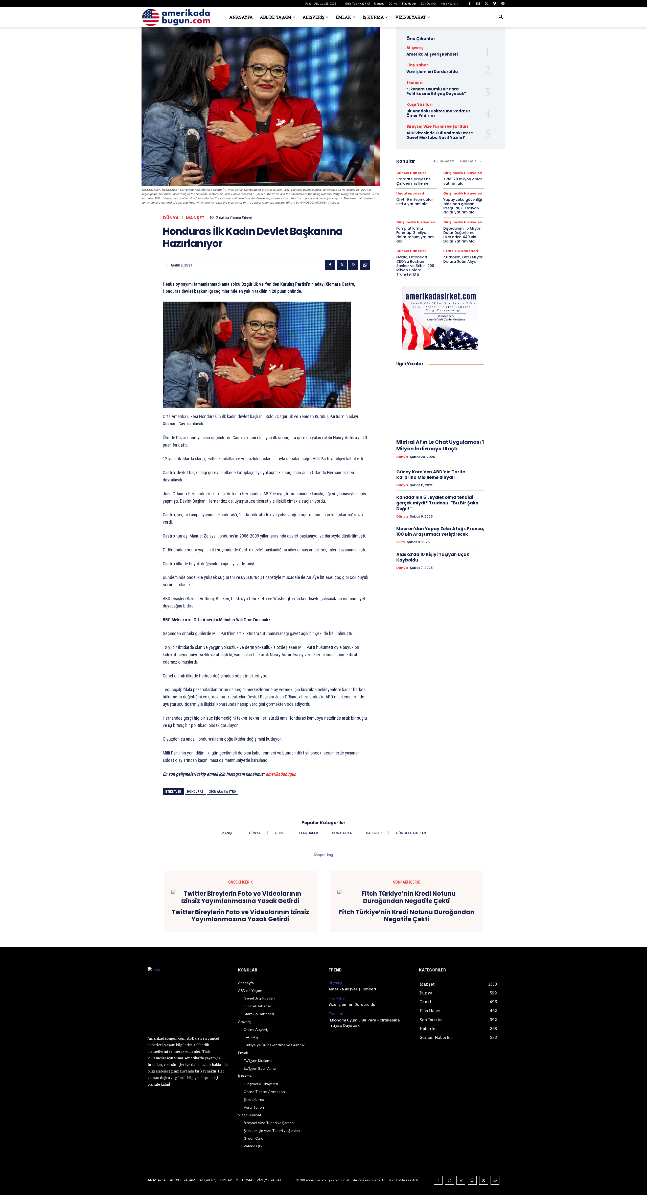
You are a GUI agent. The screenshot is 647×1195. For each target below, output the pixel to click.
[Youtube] (503, 3)
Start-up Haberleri (460, 251)
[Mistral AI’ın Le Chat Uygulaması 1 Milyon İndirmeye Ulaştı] (440, 403)
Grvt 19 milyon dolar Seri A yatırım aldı (414, 201)
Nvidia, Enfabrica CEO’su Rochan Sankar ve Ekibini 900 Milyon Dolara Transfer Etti (415, 266)
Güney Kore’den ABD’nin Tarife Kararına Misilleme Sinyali (430, 474)
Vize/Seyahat (410, 17)
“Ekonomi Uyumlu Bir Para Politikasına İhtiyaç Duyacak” (436, 91)
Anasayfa (241, 17)
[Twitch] (472, 1180)
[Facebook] (469, 3)
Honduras (195, 791)
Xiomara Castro (222, 791)
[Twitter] (486, 3)
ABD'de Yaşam (443, 161)
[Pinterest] (353, 265)
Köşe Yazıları (449, 3)
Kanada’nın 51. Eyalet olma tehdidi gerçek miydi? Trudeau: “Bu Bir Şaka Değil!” (437, 502)
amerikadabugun (281, 774)
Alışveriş (313, 17)
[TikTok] (460, 1180)
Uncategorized (410, 193)
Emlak (343, 17)
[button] (501, 17)
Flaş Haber (409, 3)
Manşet (379, 3)
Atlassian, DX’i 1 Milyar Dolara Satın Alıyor (463, 259)
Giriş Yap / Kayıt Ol (357, 3)
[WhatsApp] (365, 265)
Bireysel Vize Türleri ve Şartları (437, 126)
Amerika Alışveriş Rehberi (432, 54)
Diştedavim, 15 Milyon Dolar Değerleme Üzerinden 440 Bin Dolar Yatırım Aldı (462, 234)
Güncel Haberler (411, 173)
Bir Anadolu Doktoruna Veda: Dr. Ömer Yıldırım (438, 113)
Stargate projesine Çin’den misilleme (413, 181)
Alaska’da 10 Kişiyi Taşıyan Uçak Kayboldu (432, 557)
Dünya (393, 3)
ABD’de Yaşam (275, 17)
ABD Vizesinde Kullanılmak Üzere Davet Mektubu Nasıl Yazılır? (439, 135)
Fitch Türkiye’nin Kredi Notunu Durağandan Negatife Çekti (406, 916)
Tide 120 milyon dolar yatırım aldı (462, 181)
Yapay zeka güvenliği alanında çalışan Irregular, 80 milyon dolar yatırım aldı (462, 206)
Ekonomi (414, 82)
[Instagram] (478, 3)
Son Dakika (428, 3)
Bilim (400, 542)
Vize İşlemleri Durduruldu (432, 71)
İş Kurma (373, 17)
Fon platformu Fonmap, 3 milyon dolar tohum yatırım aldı (415, 234)
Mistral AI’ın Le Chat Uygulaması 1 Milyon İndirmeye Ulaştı (440, 445)
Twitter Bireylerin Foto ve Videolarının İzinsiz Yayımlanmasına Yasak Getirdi (240, 916)
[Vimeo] (494, 3)
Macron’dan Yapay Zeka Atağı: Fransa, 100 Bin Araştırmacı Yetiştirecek (440, 531)
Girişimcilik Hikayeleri (462, 173)
